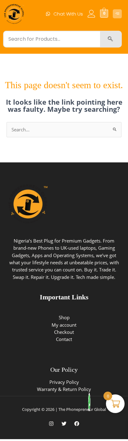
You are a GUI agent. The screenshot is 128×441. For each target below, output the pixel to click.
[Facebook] (76, 423)
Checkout (64, 332)
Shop (64, 317)
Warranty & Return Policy (64, 389)
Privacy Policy (64, 382)
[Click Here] (117, 13)
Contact (64, 339)
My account (64, 325)
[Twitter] (64, 423)
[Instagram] (51, 423)
